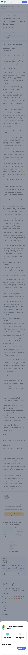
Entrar (24, 1)
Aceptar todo (21, 648)
